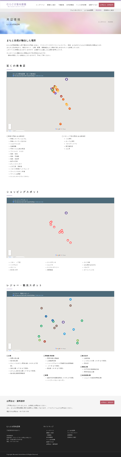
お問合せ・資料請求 (106, 5)
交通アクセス (93, 5)
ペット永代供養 (81, 5)
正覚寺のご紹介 (109, 10)
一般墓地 (61, 5)
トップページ (40, 5)
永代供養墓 (70, 5)
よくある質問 (88, 10)
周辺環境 (99, 10)
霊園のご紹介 (51, 5)
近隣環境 (70, 435)
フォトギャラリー (76, 10)
